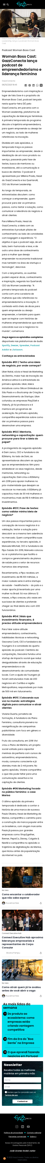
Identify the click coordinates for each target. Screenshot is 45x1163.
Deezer (14, 345)
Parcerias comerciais (17, 1136)
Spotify (6, 345)
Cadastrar (22, 1101)
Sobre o (33, 1136)
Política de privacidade (13, 1132)
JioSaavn (17, 349)
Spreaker (24, 345)
